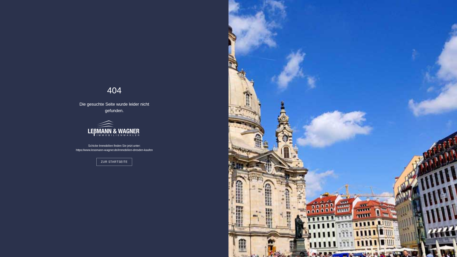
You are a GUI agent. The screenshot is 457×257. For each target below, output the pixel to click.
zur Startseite (114, 161)
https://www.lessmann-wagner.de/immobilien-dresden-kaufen (114, 150)
